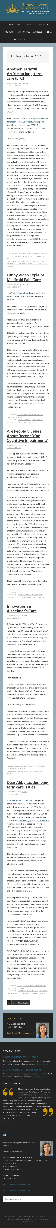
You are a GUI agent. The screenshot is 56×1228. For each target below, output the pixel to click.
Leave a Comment (14, 86)
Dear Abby (22, 991)
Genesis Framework (39, 1219)
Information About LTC (16, 417)
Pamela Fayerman (24, 597)
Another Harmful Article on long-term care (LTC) (25, 74)
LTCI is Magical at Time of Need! (22, 1069)
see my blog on (25, 820)
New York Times (35, 771)
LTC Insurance (21, 264)
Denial (19, 592)
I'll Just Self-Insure (18, 988)
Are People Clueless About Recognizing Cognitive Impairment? (27, 436)
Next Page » (23, 1002)
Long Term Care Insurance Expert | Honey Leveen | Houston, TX (28, 9)
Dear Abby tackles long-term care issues (28, 784)
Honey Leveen (32, 991)
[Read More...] (42, 1064)
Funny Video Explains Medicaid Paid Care (26, 277)
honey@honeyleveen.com (23, 1033)
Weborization (28, 1221)
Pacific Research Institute (18, 296)
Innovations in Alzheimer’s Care (22, 608)
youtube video (25, 293)
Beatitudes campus (15, 644)
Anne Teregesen (24, 261)
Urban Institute (42, 820)
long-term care (24, 420)
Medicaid (10, 422)
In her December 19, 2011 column (22, 800)
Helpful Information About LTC (20, 256)
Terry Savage (33, 264)
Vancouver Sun (38, 597)
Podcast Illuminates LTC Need (20, 1056)
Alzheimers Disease (25, 595)
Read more (7, 1121)
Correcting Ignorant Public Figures (32, 254)
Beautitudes (23, 771)
